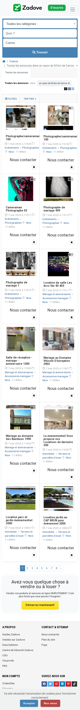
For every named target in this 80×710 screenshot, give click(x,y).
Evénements (12, 147)
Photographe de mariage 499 (54, 209)
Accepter (29, 703)
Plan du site (48, 639)
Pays (44, 644)
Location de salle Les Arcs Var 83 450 (57, 284)
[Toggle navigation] (73, 9)
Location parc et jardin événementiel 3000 (19, 520)
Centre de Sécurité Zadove (17, 650)
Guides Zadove (11, 634)
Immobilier (49, 453)
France (14, 61)
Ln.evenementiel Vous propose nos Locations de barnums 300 (58, 440)
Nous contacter (50, 634)
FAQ (4, 665)
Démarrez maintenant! (40, 604)
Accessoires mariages (56, 298)
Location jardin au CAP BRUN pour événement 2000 (55, 520)
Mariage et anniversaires (57, 294)
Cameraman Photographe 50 (16, 209)
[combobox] (40, 24)
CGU (5, 655)
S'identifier (8, 683)
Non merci (50, 703)
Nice (11, 151)
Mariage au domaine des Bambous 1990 (19, 437)
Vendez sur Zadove (13, 639)
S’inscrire (56, 7)
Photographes (30, 147)
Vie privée (8, 660)
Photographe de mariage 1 (16, 284)
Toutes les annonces (16, 72)
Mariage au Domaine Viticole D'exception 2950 (57, 360)
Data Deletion (10, 644)
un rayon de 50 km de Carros (53, 83)
